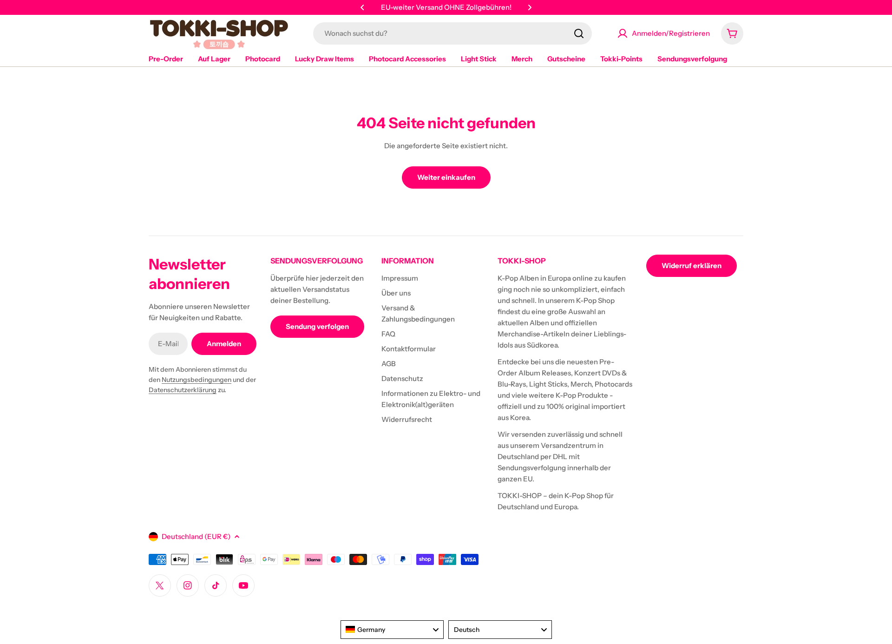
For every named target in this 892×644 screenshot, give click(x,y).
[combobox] (452, 33)
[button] (362, 7)
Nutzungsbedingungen (196, 379)
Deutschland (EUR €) (196, 536)
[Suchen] (578, 33)
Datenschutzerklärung (182, 390)
